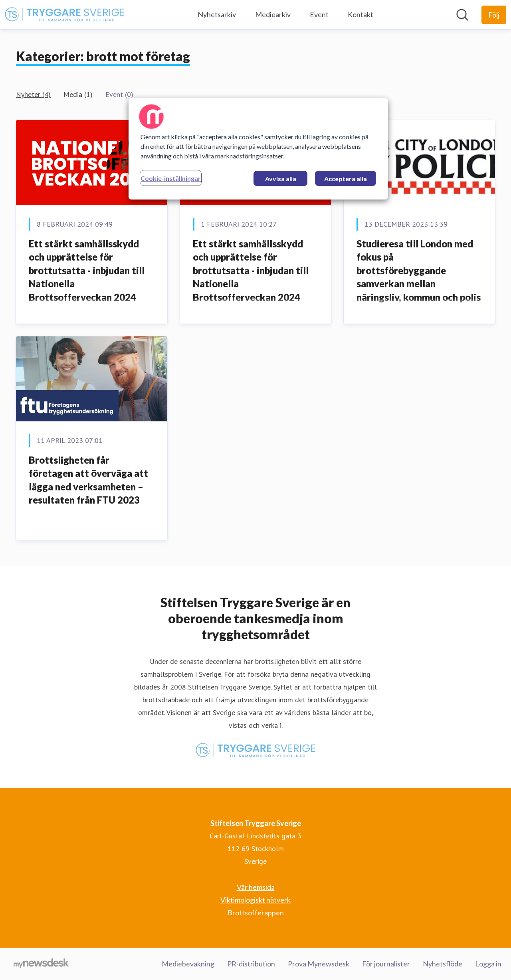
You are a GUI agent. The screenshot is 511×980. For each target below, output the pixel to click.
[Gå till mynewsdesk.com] (41, 964)
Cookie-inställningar (171, 178)
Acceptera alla (345, 178)
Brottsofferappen (256, 912)
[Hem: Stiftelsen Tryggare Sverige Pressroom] (65, 15)
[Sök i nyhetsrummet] (462, 14)
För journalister (386, 963)
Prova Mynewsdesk (318, 963)
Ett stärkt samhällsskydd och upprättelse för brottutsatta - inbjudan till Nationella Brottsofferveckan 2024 (87, 270)
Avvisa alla (280, 178)
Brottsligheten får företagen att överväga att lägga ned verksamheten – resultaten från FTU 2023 (88, 480)
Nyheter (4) (33, 94)
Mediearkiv (273, 14)
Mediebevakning (188, 963)
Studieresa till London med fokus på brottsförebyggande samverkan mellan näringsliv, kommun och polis (419, 270)
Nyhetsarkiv (217, 14)
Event (319, 14)
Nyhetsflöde (442, 963)
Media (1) (78, 94)
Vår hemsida (256, 887)
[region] (258, 149)
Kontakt (360, 14)
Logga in (488, 963)
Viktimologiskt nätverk (255, 899)
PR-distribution (251, 963)
